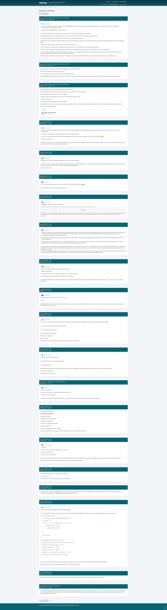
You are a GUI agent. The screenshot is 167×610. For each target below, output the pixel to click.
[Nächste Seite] (49, 14)
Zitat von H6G (46, 158)
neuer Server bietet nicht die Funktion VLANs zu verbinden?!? (56, 17)
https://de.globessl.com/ (46, 476)
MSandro (45, 19)
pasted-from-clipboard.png (46, 99)
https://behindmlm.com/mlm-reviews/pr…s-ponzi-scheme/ (54, 297)
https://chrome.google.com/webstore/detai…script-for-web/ (102, 513)
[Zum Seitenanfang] (164, 608)
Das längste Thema (47, 122)
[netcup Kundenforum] (52, 3)
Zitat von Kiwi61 (46, 507)
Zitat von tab (46, 182)
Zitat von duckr (46, 295)
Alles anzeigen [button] (83, 209)
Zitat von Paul (46, 230)
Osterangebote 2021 (47, 486)
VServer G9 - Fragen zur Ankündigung (51, 585)
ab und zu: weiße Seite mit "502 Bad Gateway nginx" (54, 381)
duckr (44, 271)
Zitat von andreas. (47, 24)
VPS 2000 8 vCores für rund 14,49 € (94, 590)
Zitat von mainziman (47, 266)
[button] (123, 4)
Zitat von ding (46, 387)
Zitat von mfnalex (47, 128)
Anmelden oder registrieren (113, 4)
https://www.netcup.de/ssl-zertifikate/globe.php (111, 458)
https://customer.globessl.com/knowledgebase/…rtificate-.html (55, 449)
